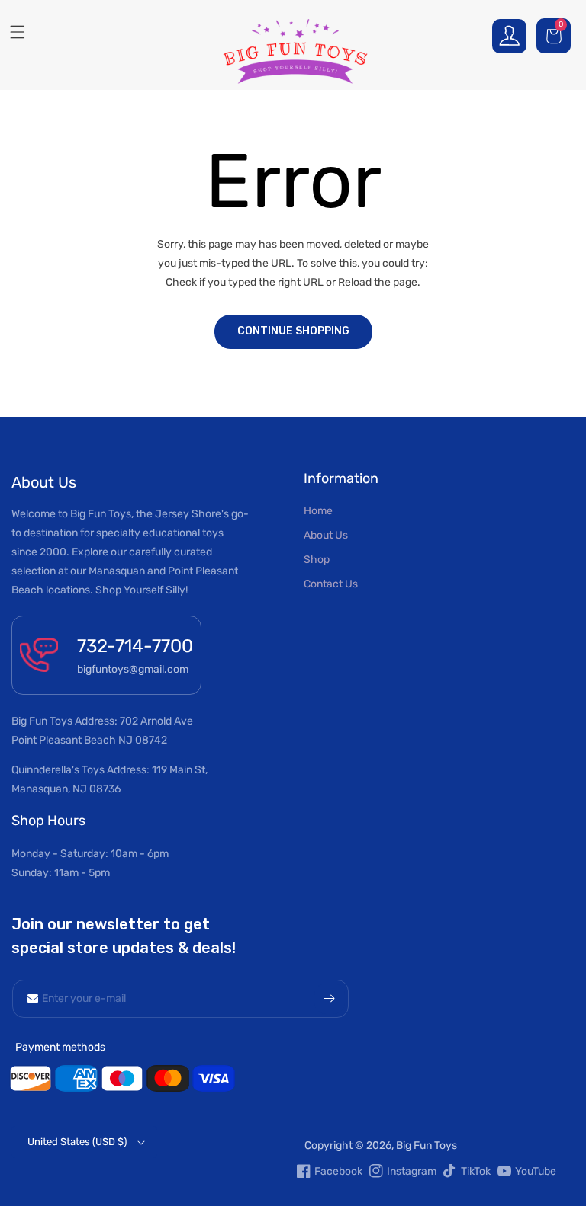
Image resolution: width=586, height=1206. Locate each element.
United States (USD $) (77, 1141)
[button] (555, 35)
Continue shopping (293, 331)
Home (318, 510)
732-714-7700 (135, 646)
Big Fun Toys (426, 1145)
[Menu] (11, 32)
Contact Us (331, 583)
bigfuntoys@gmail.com (132, 669)
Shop (317, 559)
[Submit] (329, 999)
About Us (326, 535)
